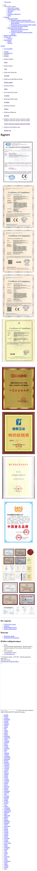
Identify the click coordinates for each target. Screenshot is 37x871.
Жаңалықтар (8, 40)
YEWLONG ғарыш (13, 8)
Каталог (10, 38)
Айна (5, 89)
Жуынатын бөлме (13, 18)
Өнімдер (6, 17)
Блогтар (10, 43)
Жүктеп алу (7, 37)
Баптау (6, 109)
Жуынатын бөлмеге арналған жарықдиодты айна (19, 30)
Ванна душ (7, 130)
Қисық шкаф (8, 82)
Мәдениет (10, 11)
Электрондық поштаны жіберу (10, 661)
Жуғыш (6, 115)
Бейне (9, 15)
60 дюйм (6, 102)
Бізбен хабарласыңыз (10, 35)
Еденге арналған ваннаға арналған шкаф (17, 124)
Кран (5, 62)
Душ (5, 69)
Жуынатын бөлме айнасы (15, 28)
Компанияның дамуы (14, 9)
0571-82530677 (8, 49)
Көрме (9, 41)
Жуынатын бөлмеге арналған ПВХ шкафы (23, 24)
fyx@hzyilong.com (9, 654)
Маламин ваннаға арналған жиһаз (21, 20)
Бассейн (6, 75)
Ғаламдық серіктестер (14, 14)
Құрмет (10, 12)
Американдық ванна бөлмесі (19, 26)
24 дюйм (6, 95)
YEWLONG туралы (10, 624)
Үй (5, 5)
